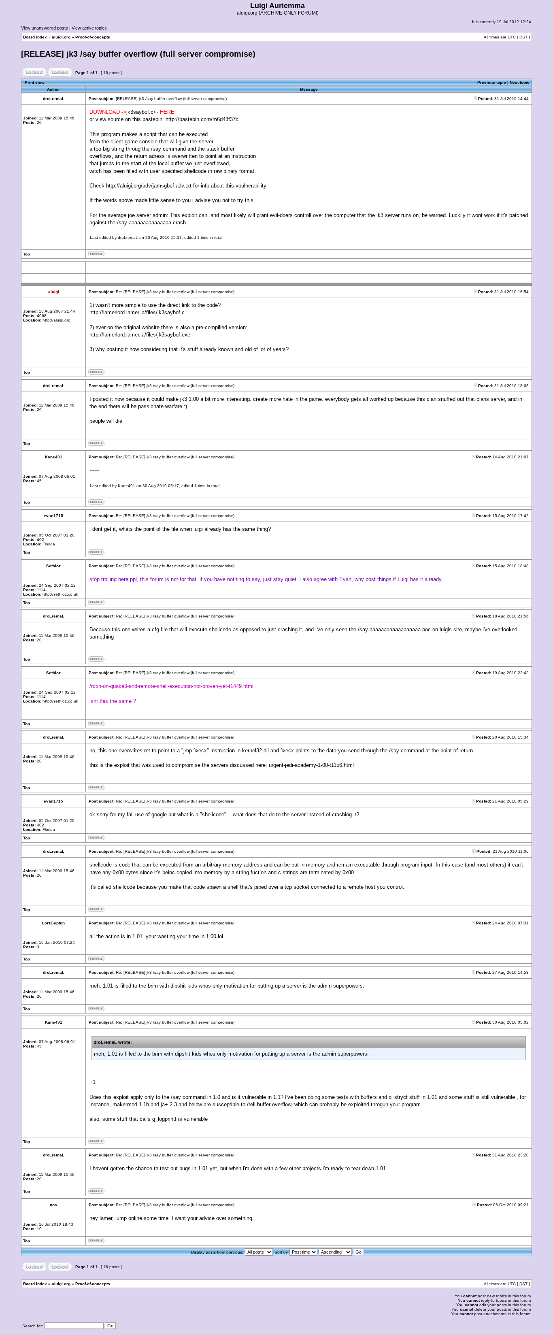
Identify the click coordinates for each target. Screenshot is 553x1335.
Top (26, 254)
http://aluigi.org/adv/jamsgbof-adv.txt (148, 186)
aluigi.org (61, 37)
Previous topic (491, 82)
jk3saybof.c (139, 112)
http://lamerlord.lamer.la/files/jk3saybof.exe (139, 335)
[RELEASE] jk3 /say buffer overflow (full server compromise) (138, 53)
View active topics (89, 28)
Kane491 (126, 485)
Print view (35, 82)
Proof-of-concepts (92, 37)
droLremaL (128, 237)
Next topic (520, 82)
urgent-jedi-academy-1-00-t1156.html (311, 765)
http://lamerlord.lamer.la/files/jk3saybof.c (137, 312)
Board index (35, 37)
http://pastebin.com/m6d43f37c (202, 119)
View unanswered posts (44, 28)
